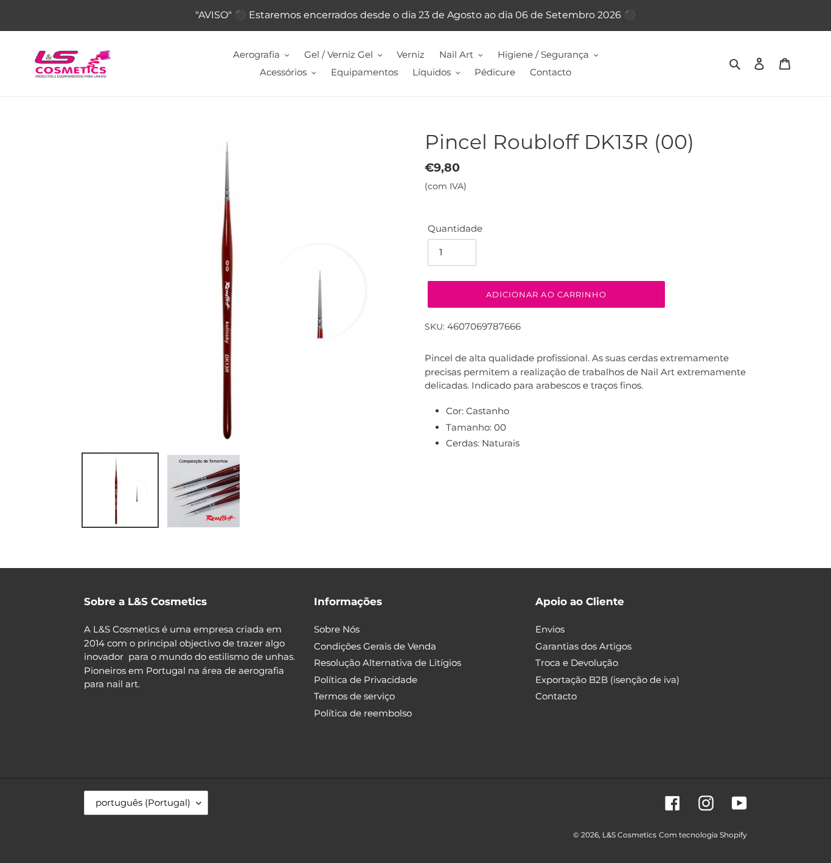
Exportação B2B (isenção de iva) (607, 679)
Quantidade (455, 228)
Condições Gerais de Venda (375, 646)
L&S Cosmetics (629, 834)
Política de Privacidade (365, 679)
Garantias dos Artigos (583, 646)
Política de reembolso (363, 713)
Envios (550, 629)
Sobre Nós (337, 629)
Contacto (556, 696)
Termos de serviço (354, 696)
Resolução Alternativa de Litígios (387, 662)
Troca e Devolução (576, 662)
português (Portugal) (143, 802)
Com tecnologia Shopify (703, 834)
